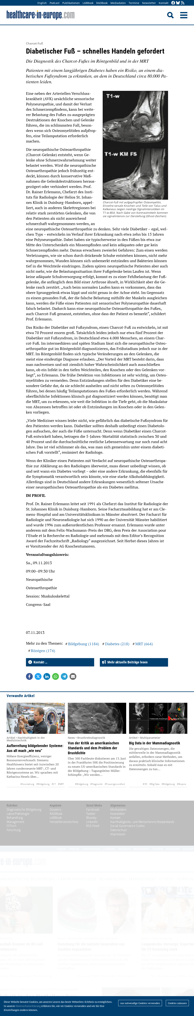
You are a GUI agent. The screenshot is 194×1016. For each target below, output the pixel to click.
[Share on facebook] (29, 676)
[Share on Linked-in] (46, 676)
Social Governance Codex (127, 826)
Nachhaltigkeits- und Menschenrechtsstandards (142, 822)
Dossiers (55, 809)
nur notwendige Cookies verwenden (140, 1003)
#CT (54, 784)
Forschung (13, 830)
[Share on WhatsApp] (55, 676)
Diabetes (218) (117, 643)
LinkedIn (92, 822)
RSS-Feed (92, 826)
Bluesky (91, 818)
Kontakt (163, 3)
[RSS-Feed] (183, 3)
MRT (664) (144, 643)
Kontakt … (39, 662)
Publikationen (71, 3)
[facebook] (173, 3)
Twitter (90, 814)
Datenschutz (118, 830)
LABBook (88, 3)
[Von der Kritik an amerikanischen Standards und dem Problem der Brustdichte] (97, 718)
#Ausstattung (27, 784)
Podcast (54, 3)
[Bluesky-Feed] (178, 3)
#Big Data (154, 784)
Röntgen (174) (43, 650)
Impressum (117, 834)
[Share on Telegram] (64, 676)
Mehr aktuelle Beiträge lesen (127, 662)
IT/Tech (11, 826)
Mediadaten (118, 3)
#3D (145, 784)
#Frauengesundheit (115, 784)
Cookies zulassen (177, 1003)
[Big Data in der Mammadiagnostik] (158, 718)
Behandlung (15, 818)
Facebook (92, 809)
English (42, 3)
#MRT (61, 784)
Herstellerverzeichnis (64, 822)
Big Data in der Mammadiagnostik (154, 743)
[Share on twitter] (38, 676)
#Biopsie (181, 784)
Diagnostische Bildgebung (24, 809)
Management (15, 822)
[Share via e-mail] (73, 676)
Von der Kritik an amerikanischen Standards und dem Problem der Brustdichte (93, 748)
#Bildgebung (42, 784)
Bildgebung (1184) (83, 643)
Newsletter (149, 3)
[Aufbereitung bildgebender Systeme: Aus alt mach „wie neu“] (36, 718)
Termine (134, 3)
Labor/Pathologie (18, 814)
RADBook (102, 3)
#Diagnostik (96, 784)
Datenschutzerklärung (28, 1006)
